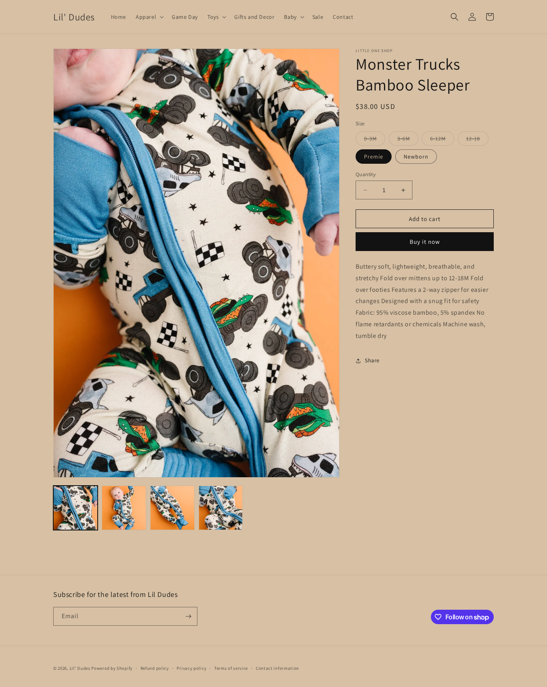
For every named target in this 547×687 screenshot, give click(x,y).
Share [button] (372, 360)
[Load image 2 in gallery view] (124, 508)
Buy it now (425, 241)
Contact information (277, 668)
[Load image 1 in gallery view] (75, 508)
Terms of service (231, 668)
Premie (373, 156)
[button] (149, 16)
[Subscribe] (188, 616)
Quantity (366, 174)
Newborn (416, 156)
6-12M (442, 140)
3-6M (407, 140)
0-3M (374, 140)
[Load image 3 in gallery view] (172, 508)
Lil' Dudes (80, 668)
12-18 (477, 140)
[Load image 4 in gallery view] (221, 508)
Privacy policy (191, 668)
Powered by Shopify (112, 668)
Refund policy (155, 668)
